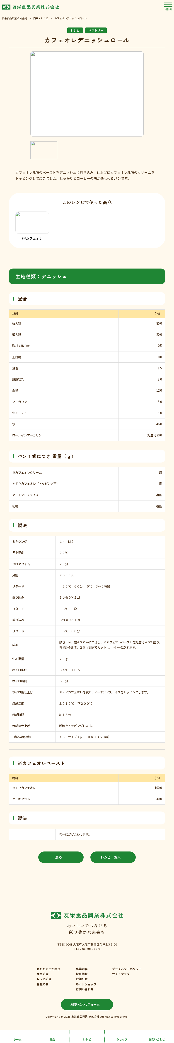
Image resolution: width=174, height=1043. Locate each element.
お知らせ (82, 979)
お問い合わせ (85, 989)
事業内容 (82, 969)
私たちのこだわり (48, 969)
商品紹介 (42, 974)
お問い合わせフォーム (85, 1004)
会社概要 (42, 984)
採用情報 (82, 974)
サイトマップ (121, 974)
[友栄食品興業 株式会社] (30, 7)
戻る (58, 857)
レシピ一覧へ (111, 857)
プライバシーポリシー (127, 969)
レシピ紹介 (44, 979)
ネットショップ (86, 984)
